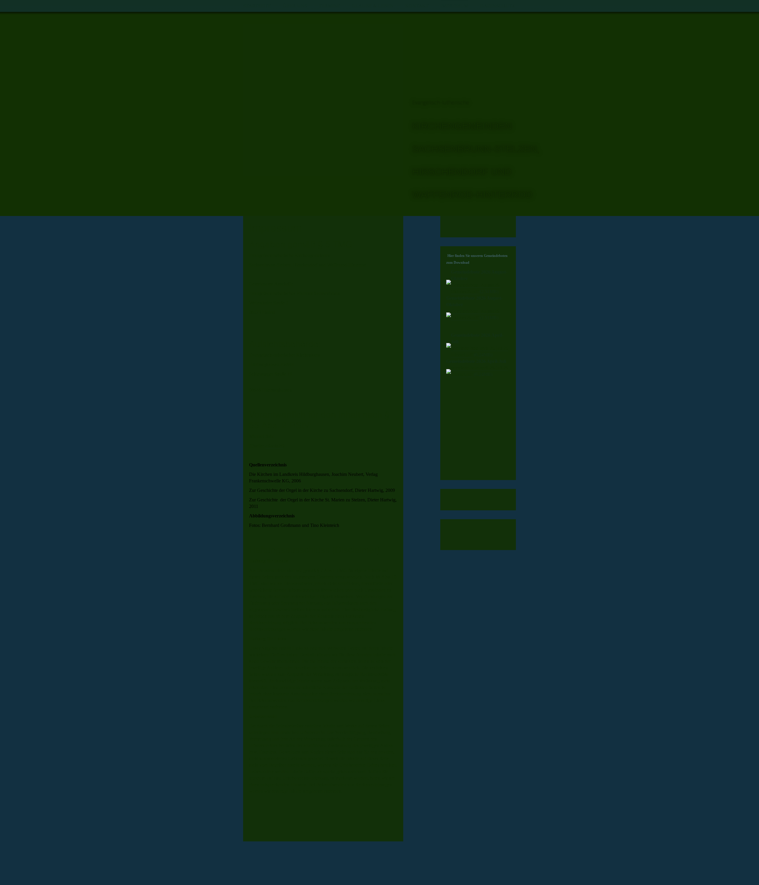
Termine (329, 5)
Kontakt (417, 5)
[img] (323, 100)
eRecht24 (274, 445)
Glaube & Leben (372, 5)
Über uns (295, 5)
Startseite (257, 5)
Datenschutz (497, 5)
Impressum (454, 5)
